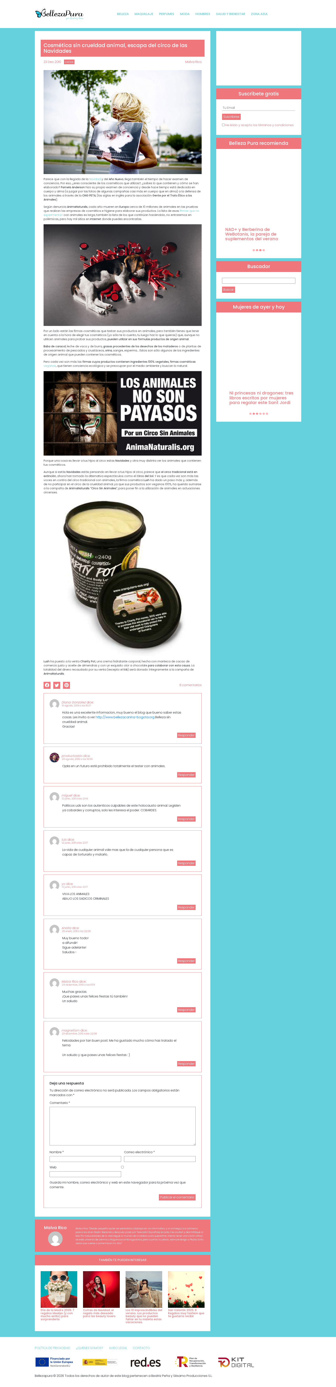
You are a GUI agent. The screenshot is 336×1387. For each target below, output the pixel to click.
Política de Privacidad (52, 1348)
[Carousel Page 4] (263, 250)
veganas (50, 366)
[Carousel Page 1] (254, 250)
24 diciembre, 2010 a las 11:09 (78, 984)
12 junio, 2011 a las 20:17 (75, 842)
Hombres (202, 14)
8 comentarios (190, 685)
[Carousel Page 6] (267, 414)
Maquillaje (144, 14)
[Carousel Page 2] (257, 250)
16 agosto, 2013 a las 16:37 (76, 705)
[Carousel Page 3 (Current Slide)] (260, 250)
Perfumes (166, 14)
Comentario (60, 1103)
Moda (185, 14)
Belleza (123, 14)
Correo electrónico (139, 1152)
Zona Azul (259, 14)
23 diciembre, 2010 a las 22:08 (79, 1033)
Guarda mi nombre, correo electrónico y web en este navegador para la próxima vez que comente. (118, 1184)
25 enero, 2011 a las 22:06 (76, 931)
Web (53, 1167)
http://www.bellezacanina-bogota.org (125, 717)
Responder (186, 735)
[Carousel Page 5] (263, 414)
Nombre (57, 1152)
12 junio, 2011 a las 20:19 (75, 798)
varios (69, 62)
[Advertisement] (258, 58)
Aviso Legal (118, 1348)
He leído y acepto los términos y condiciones (259, 125)
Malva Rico (193, 62)
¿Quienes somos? (89, 1348)
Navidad (95, 179)
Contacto (141, 1348)
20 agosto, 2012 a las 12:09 (77, 759)
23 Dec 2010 (52, 62)
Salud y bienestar (230, 14)
